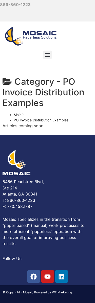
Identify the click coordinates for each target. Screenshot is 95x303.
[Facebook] (33, 276)
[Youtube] (47, 276)
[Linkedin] (61, 276)
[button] (47, 55)
